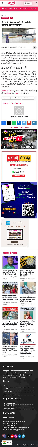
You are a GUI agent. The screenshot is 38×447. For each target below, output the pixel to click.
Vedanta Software (31, 445)
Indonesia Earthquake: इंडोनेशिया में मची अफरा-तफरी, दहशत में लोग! (10, 324)
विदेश (10, 9)
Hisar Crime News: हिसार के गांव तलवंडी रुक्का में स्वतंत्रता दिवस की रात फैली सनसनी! (27, 273)
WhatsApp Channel (9, 408)
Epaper (28, 3)
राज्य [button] (15, 9)
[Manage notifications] (3, 435)
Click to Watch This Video (19, 127)
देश (6, 9)
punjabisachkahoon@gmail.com (13, 430)
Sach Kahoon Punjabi (9, 406)
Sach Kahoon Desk (19, 117)
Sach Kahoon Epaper (9, 403)
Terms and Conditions (10, 394)
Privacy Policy (8, 391)
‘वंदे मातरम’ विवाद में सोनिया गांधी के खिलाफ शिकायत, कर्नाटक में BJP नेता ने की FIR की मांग (27, 324)
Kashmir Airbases (28, 98)
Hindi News (6, 91)
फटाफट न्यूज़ (5, 18)
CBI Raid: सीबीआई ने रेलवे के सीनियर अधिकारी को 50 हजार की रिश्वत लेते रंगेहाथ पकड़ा (10, 349)
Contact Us (7, 388)
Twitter (17, 93)
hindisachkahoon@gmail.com (19, 428)
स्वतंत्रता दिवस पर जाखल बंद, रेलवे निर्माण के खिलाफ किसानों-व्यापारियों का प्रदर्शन (10, 298)
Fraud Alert (24, 9)
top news (6, 98)
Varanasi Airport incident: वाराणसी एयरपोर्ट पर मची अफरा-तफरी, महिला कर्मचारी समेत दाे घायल (27, 298)
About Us (6, 386)
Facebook (7, 93)
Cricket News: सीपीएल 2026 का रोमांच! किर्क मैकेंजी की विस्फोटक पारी (9, 272)
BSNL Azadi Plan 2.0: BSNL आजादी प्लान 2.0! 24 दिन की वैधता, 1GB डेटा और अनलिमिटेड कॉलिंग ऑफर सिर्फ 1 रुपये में (27, 350)
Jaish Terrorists (16, 98)
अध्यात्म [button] (32, 9)
